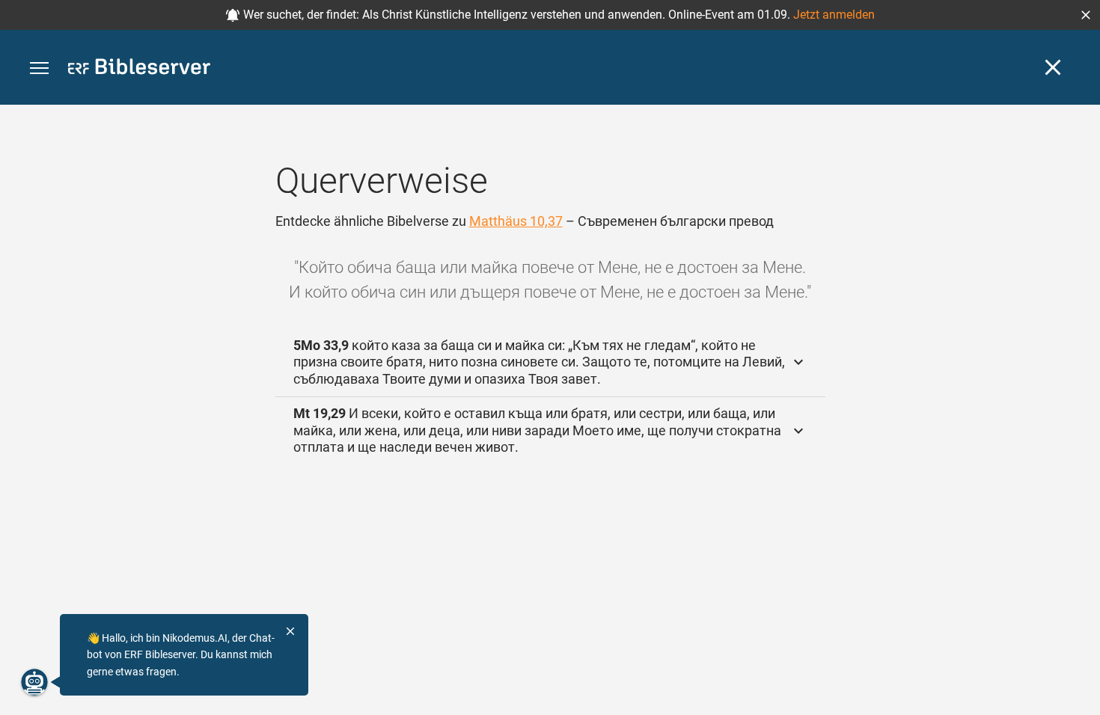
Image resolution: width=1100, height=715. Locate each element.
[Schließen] (1053, 67)
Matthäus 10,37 (516, 221)
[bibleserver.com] (139, 69)
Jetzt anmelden (834, 14)
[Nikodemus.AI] (34, 682)
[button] (1085, 14)
